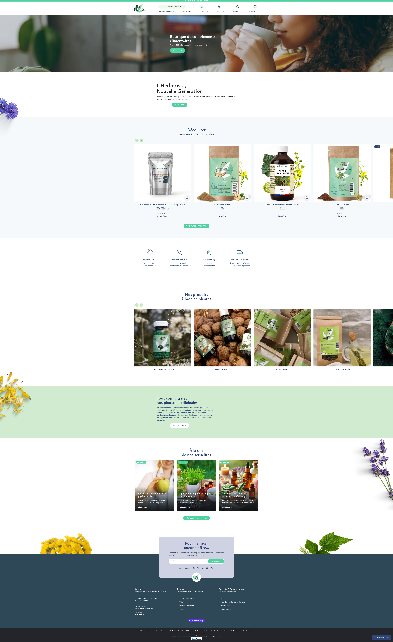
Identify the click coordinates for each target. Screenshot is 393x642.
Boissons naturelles (342, 369)
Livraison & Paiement (186, 606)
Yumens (218, 636)
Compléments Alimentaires (162, 369)
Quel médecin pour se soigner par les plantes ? (195, 494)
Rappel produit (226, 609)
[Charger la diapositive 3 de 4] (140, 222)
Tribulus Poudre (342, 204)
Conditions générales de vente (231, 631)
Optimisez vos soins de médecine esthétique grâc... (236, 494)
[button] (166, 11)
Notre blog (224, 598)
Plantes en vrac (282, 369)
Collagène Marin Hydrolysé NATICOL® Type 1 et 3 (162, 204)
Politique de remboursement (148, 631)
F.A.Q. (181, 602)
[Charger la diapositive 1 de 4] (136, 222)
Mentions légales (248, 631)
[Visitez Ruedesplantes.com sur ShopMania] (196, 640)
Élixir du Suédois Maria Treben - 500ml (282, 204)
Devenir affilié (225, 606)
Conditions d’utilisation (185, 631)
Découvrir (177, 50)
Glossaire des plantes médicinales (233, 602)
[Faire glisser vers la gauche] (137, 140)
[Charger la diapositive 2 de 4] (138, 222)
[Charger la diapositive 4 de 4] (142, 222)
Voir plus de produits (196, 226)
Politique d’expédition (202, 631)
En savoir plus (179, 425)
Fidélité (181, 609)
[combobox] (172, 7)
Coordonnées (215, 631)
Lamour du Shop (201, 636)
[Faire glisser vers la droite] (141, 140)
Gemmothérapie (222, 369)
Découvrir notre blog (196, 518)
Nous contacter (142, 600)
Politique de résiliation (197, 633)
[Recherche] (160, 7)
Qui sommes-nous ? (186, 598)
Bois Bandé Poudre (222, 204)
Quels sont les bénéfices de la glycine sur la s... (153, 494)
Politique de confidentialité (167, 631)
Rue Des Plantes (182, 636)
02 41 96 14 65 (142, 598)
